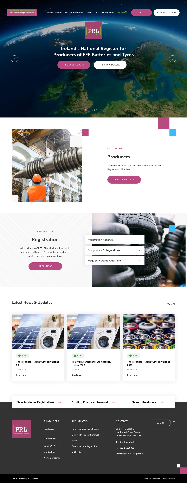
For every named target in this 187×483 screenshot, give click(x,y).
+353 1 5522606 (126, 442)
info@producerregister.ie (130, 453)
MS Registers (107, 12)
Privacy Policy (169, 479)
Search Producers (74, 12)
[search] (174, 423)
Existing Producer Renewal (85, 434)
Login (141, 12)
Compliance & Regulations (85, 446)
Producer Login (74, 65)
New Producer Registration (85, 429)
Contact (122, 421)
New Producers (166, 12)
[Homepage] (21, 429)
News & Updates (52, 457)
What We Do (50, 446)
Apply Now (45, 266)
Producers (49, 429)
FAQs (74, 440)
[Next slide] (172, 58)
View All (171, 304)
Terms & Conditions (151, 479)
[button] (86, 110)
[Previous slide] (14, 58)
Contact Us (49, 452)
